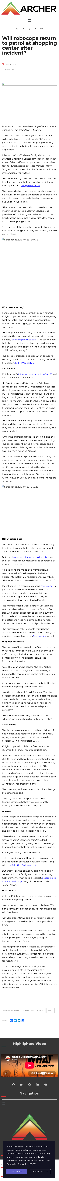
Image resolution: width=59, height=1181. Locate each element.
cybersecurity (28, 1010)
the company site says (24, 339)
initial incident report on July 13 (35, 374)
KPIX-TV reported (24, 363)
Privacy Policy (40, 1172)
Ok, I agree (16, 1172)
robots (50, 1010)
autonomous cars (11, 1010)
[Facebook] (17, 29)
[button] (29, 20)
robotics (40, 1010)
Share (4, 1021)
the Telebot (47, 586)
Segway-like (40, 636)
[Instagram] (29, 29)
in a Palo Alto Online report (21, 865)
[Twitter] (23, 29)
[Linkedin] (35, 29)
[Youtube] (41, 29)
